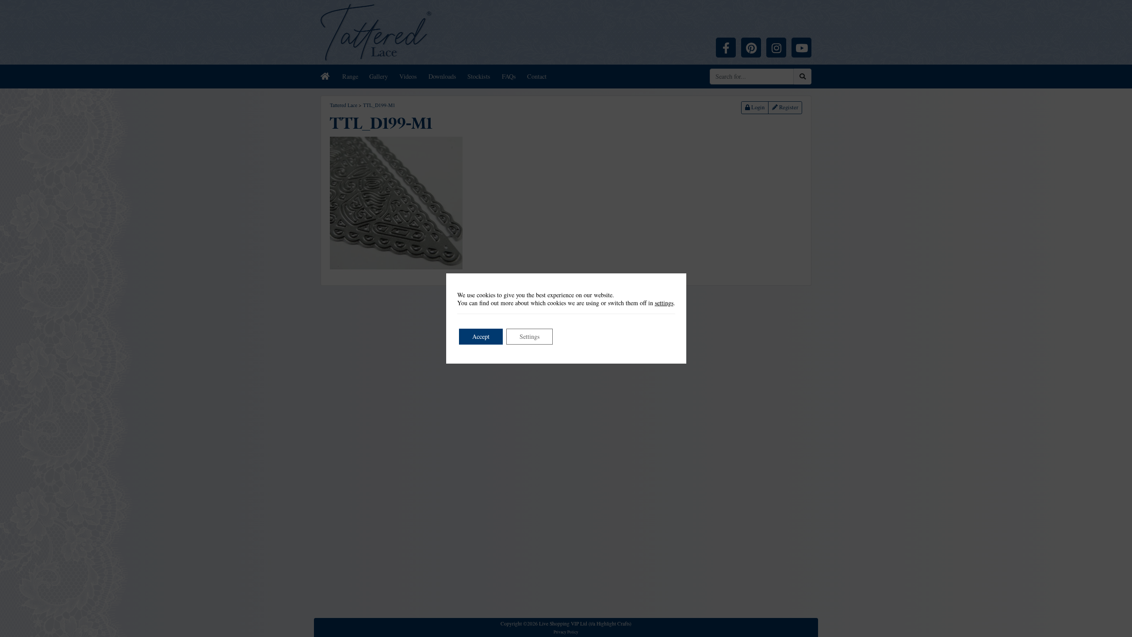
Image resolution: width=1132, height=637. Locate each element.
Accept (481, 336)
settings (664, 303)
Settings (529, 336)
